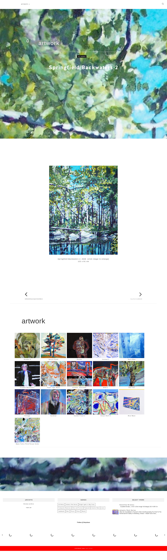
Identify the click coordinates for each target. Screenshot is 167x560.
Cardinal (53, 415)
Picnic (73, 511)
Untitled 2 (105, 359)
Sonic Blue (132, 359)
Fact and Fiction (77, 508)
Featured (86, 508)
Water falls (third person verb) (27, 444)
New (67, 511)
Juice (102, 508)
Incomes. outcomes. (79, 387)
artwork (24, 4)
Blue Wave (131, 415)
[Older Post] (139, 288)
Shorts (84, 511)
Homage (27, 415)
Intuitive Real (95, 508)
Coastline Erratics (127, 505)
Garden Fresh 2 (79, 415)
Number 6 (27, 359)
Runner (79, 359)
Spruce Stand (53, 359)
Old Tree (132, 387)
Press (78, 511)
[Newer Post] (22, 288)
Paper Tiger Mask (53, 387)
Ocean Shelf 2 (106, 415)
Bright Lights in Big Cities (87, 504)
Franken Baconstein (27, 387)
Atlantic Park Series (71, 504)
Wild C (105, 387)
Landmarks (61, 511)
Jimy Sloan (88, 548)
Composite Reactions (64, 508)
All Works (81, 56)
